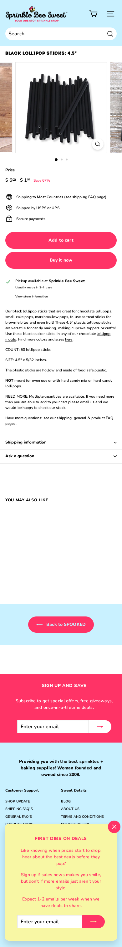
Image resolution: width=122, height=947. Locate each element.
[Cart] (93, 14)
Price (10, 170)
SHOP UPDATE (17, 801)
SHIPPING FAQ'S (19, 809)
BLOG (66, 801)
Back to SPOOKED (65, 624)
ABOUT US (70, 809)
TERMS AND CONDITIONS (82, 816)
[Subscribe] (93, 921)
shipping (64, 417)
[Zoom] (97, 144)
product (98, 417)
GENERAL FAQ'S (18, 816)
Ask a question (19, 456)
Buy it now (61, 260)
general (80, 417)
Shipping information (26, 442)
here (68, 339)
